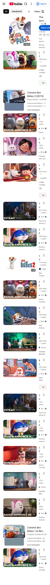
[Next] (29, 11)
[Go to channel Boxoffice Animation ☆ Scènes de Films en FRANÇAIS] (40, 66)
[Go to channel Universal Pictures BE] (40, 347)
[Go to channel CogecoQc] (40, 269)
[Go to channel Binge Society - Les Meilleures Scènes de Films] (40, 152)
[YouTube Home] (15, 4)
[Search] (25, 4)
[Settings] (31, 4)
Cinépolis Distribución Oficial (38, 534)
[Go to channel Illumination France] (40, 408)
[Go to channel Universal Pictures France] (40, 128)
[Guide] (4, 4)
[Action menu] (44, 52)
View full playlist (33, 110)
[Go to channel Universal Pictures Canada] (40, 487)
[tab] (6, 11)
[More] (43, 83)
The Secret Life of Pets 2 (42, 19)
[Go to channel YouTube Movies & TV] (40, 24)
